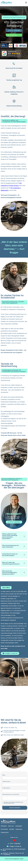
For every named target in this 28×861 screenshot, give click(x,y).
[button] (25, 2)
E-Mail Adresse (6, 788)
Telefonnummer (6, 781)
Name (3, 775)
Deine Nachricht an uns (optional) (10, 794)
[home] (6, 2)
